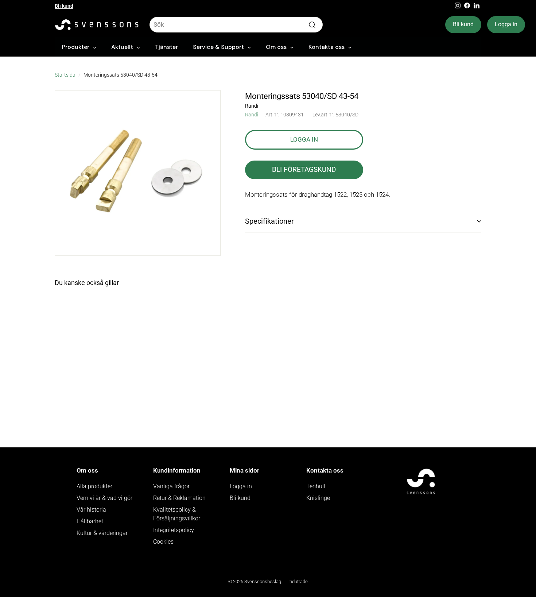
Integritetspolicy (173, 530)
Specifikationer (269, 221)
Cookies (163, 541)
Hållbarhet (90, 521)
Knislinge (318, 497)
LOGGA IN (304, 139)
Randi (251, 115)
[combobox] (236, 25)
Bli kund (64, 6)
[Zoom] (137, 173)
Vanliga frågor (171, 486)
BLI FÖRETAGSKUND (304, 169)
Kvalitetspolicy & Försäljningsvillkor (176, 514)
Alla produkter (94, 486)
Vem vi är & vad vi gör (104, 497)
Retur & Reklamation (179, 497)
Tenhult (316, 486)
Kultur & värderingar (102, 532)
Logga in (506, 24)
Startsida (65, 75)
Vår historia (91, 509)
